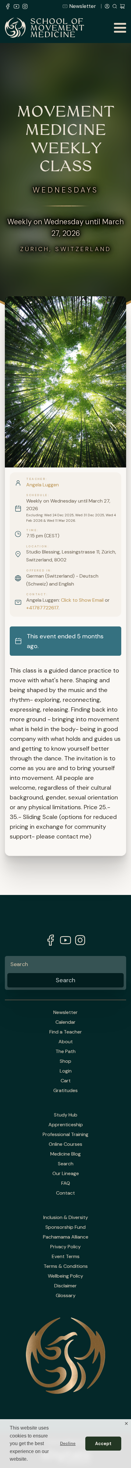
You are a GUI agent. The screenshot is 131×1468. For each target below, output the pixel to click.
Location (36, 546)
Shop (65, 1061)
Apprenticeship (65, 1124)
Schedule (37, 495)
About (65, 1041)
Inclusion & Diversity (65, 1217)
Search (65, 1163)
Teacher (36, 479)
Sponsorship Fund (65, 1227)
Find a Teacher (65, 1032)
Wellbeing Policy (65, 1276)
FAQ (65, 1183)
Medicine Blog (65, 1154)
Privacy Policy (65, 1246)
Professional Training (65, 1134)
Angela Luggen (42, 485)
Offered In (38, 570)
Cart (66, 1080)
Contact (36, 594)
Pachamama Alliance (65, 1237)
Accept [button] (103, 1443)
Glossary (66, 1295)
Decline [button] (68, 1443)
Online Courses (65, 1144)
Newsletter (82, 6)
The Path (65, 1051)
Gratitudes (65, 1090)
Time (31, 530)
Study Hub (65, 1115)
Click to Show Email (82, 600)
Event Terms (66, 1256)
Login (66, 1071)
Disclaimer (65, 1285)
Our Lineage (65, 1173)
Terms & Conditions (66, 1266)
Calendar (65, 1022)
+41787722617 (42, 607)
